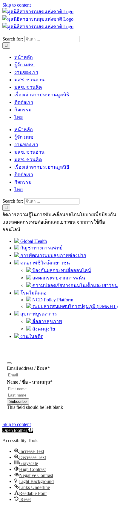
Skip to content (16, 5)
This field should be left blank (35, 407)
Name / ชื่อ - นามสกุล (30, 382)
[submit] (9, 363)
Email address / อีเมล (28, 368)
